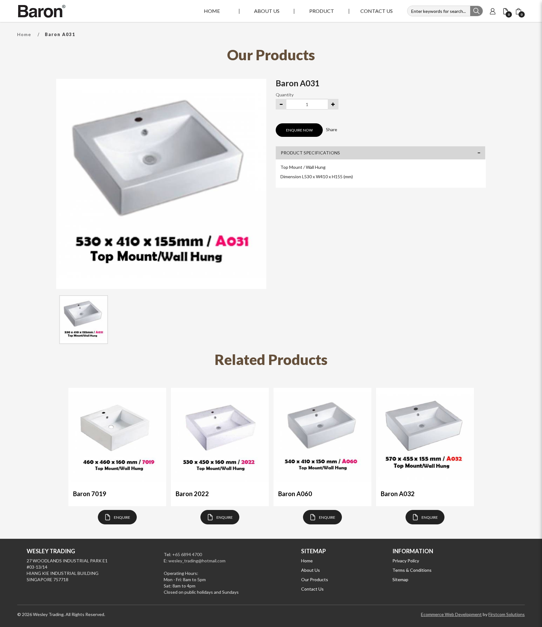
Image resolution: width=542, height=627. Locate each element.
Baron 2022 (192, 493)
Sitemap (400, 579)
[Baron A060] (322, 437)
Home (24, 34)
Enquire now (299, 130)
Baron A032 (398, 493)
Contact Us (312, 589)
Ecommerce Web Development (451, 614)
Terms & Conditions (412, 570)
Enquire (122, 517)
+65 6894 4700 (187, 554)
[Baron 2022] (220, 437)
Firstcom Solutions (506, 614)
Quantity (285, 94)
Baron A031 (60, 34)
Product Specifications (310, 152)
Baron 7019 (89, 493)
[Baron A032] (425, 437)
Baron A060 (295, 493)
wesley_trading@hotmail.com (197, 560)
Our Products (314, 579)
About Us (310, 570)
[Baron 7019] (117, 437)
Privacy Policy (405, 560)
